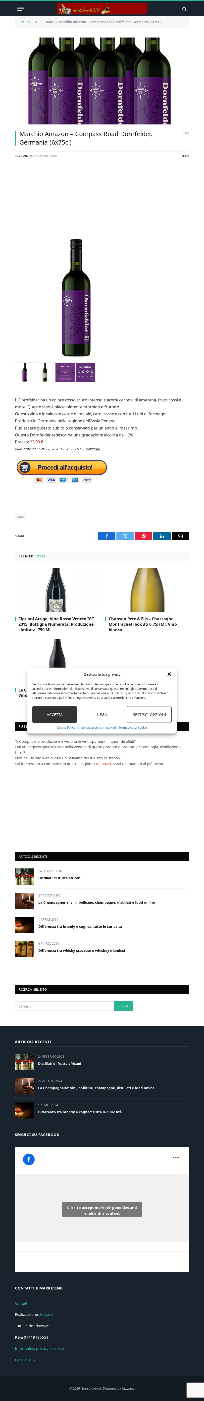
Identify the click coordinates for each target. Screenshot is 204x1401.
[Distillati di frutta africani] (24, 876)
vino (20, 517)
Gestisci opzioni (149, 714)
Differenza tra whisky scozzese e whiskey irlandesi (81, 950)
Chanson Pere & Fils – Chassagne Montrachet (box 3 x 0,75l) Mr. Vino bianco (143, 624)
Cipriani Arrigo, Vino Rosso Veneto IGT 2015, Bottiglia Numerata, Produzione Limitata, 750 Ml (56, 624)
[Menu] (20, 8)
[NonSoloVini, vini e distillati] (102, 9)
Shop (185, 156)
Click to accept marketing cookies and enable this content (102, 1210)
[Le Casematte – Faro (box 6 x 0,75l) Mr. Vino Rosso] (57, 661)
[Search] (184, 8)
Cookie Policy (66, 727)
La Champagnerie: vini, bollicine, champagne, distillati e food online (96, 902)
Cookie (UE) (25, 1359)
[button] (169, 674)
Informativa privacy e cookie (39, 1348)
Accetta (55, 714)
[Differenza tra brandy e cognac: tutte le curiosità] (24, 925)
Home (49, 22)
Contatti (21, 1303)
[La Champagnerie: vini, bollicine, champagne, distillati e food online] (24, 901)
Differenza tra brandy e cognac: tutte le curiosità (80, 926)
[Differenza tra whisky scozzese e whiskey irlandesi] (24, 949)
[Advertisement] (102, 201)
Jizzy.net (46, 1314)
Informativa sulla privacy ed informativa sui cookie (112, 727)
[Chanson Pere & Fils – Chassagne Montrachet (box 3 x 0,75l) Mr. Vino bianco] (147, 590)
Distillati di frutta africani (59, 878)
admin (23, 156)
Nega (102, 714)
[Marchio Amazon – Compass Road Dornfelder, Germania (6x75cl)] (102, 81)
